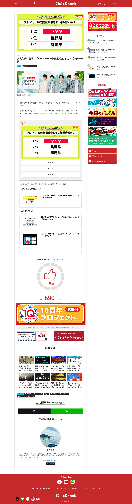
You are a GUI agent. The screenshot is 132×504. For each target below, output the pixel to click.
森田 (21, 105)
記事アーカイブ (97, 156)
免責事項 (75, 488)
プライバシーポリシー (62, 488)
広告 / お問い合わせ (98, 161)
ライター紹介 (96, 151)
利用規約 (34, 488)
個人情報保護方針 (46, 488)
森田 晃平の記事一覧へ (50, 460)
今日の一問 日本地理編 (37, 184)
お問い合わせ (96, 488)
